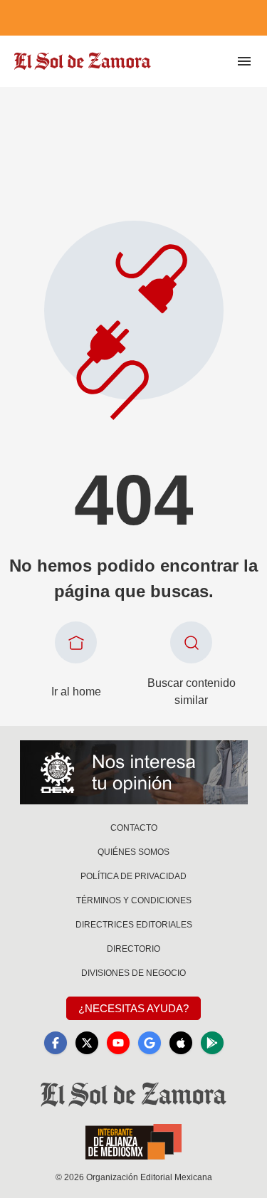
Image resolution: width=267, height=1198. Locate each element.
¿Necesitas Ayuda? (133, 1008)
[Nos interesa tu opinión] (134, 772)
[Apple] (180, 1042)
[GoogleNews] (149, 1042)
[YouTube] (118, 1042)
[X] (86, 1042)
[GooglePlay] (212, 1042)
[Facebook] (55, 1042)
